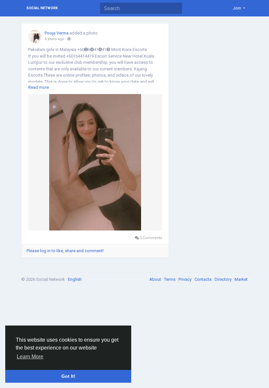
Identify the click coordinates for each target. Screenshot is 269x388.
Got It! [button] (68, 376)
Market (241, 279)
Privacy (185, 279)
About (155, 279)
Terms (170, 279)
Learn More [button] (30, 356)
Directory (224, 279)
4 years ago (54, 39)
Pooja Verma (57, 33)
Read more (38, 87)
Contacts (204, 279)
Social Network (42, 8)
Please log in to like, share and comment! (65, 250)
